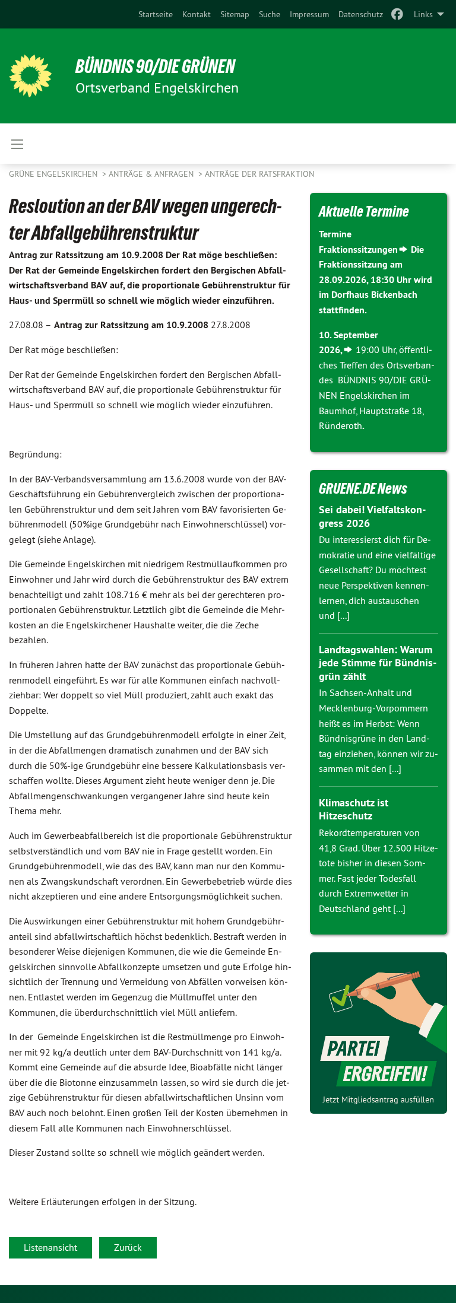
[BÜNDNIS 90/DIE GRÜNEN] (30, 76)
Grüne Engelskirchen (54, 174)
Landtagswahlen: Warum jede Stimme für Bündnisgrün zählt (377, 663)
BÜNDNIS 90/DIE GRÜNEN (155, 66)
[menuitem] (155, 14)
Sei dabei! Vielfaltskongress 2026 (372, 516)
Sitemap (234, 14)
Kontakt (196, 14)
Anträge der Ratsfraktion (259, 174)
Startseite (155, 14)
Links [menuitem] (423, 14)
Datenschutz (360, 14)
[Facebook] (397, 14)
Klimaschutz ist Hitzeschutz (353, 809)
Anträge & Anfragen (152, 174)
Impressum (309, 14)
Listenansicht (50, 1247)
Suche (269, 14)
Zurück (128, 1247)
